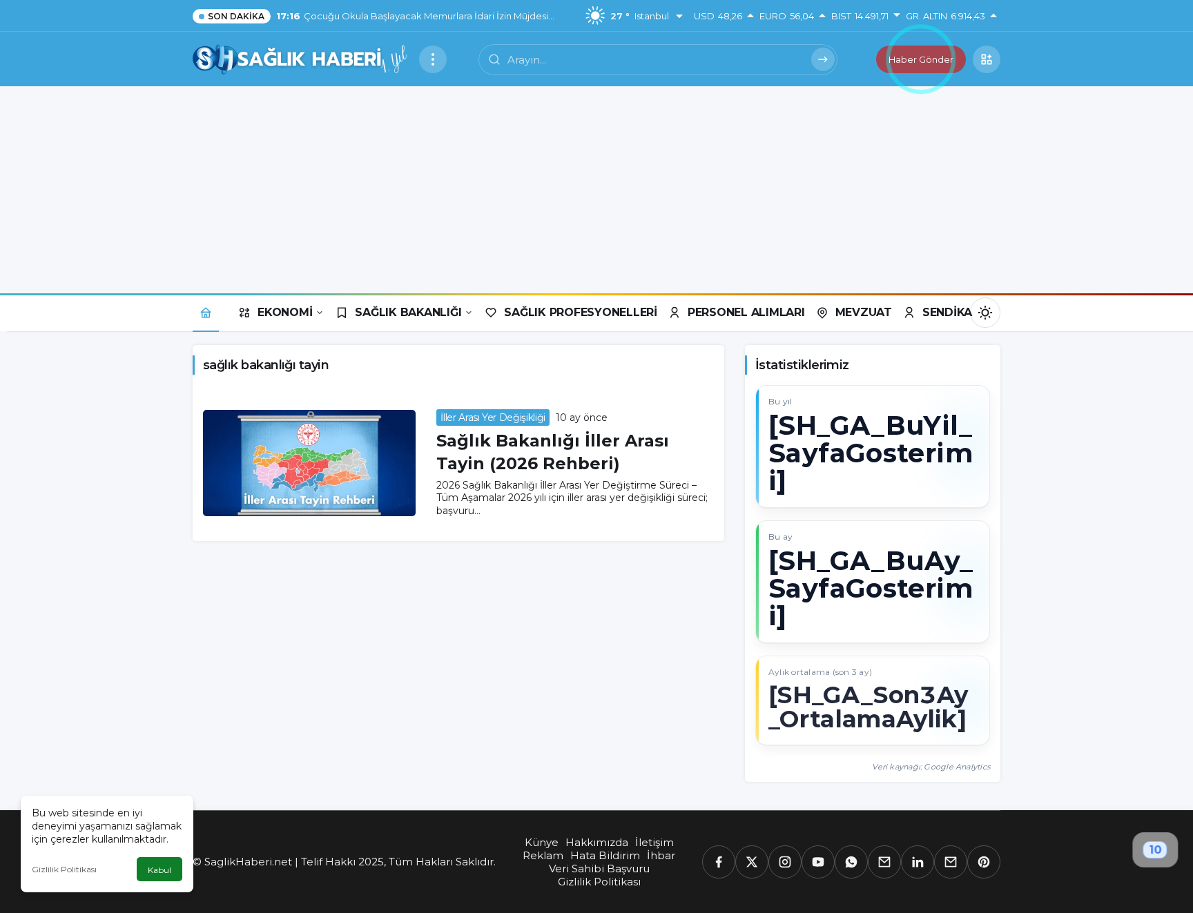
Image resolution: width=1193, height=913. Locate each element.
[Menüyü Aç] (433, 59)
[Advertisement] (596, 189)
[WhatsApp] (851, 861)
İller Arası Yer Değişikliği (492, 417)
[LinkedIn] (917, 861)
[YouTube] (818, 861)
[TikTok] (950, 861)
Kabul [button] (159, 870)
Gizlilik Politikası (64, 869)
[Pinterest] (983, 861)
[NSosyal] (884, 861)
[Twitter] (751, 861)
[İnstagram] (785, 861)
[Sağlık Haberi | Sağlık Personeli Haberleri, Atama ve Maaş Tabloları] (300, 58)
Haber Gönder (921, 59)
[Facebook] (718, 861)
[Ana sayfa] (206, 312)
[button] (986, 59)
